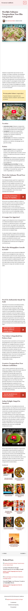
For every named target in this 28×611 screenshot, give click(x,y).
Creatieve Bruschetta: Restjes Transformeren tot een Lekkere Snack (13, 568)
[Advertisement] (14, 58)
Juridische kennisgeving (13, 604)
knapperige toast (14, 571)
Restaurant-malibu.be (7, 2)
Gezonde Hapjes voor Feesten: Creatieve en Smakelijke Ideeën (14, 582)
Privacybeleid (13, 607)
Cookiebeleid (13, 602)
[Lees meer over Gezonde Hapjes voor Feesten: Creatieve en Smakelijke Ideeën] (14, 577)
